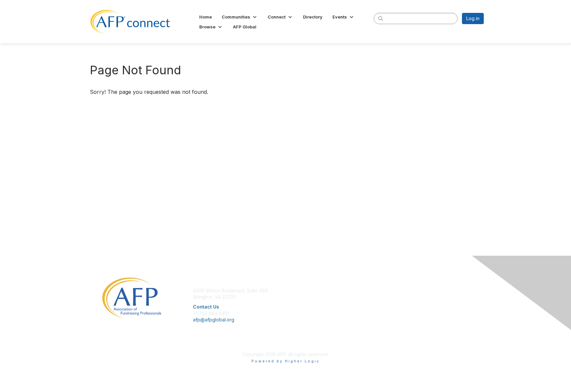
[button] (240, 17)
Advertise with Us (402, 310)
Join (292, 290)
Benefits (297, 297)
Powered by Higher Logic (285, 361)
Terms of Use (398, 303)
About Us (393, 290)
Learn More (300, 303)
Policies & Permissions (408, 297)
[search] (381, 18)
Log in (472, 18)
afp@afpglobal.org (213, 319)
